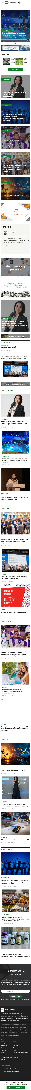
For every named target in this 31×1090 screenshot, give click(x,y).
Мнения (3, 1059)
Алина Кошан (11, 502)
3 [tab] (15, 43)
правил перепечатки (11, 1025)
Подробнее (18, 1087)
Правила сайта (16, 1055)
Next (28, 240)
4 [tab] (18, 43)
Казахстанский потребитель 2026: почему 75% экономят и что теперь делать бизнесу (15, 805)
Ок (9, 1087)
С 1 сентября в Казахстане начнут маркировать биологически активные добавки (15, 955)
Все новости (15, 69)
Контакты (15, 1057)
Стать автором (16, 1047)
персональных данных (24, 999)
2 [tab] (13, 43)
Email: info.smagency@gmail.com (11, 1071)
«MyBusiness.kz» (15, 1027)
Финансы (6, 32)
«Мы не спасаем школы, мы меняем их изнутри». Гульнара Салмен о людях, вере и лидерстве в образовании (14, 497)
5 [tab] (20, 43)
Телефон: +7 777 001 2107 (10, 1068)
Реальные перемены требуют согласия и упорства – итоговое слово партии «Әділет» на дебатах (15, 460)
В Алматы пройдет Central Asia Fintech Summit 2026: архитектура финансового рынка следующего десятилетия (14, 168)
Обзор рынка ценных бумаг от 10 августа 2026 (15, 840)
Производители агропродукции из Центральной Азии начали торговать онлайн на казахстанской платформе (15, 919)
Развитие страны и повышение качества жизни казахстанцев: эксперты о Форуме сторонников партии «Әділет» (13, 143)
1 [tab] (11, 43)
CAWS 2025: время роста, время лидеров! (13, 612)
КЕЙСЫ (3, 1055)
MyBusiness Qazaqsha (6, 1057)
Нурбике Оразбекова (13, 695)
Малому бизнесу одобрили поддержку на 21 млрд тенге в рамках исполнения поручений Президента (14, 728)
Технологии (6, 105)
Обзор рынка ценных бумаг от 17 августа (14, 36)
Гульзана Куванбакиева (13, 427)
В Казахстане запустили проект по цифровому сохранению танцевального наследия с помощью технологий (14, 117)
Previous (2, 240)
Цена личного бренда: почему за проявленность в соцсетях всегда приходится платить (12, 691)
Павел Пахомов (11, 773)
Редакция (9, 350)
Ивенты (5, 156)
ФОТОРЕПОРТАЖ (5, 342)
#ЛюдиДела (6, 79)
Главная (15, 1043)
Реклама (3, 1062)
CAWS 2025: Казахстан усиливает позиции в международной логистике (14, 346)
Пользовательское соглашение (20, 1052)
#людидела (10, 390)
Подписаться (15, 996)
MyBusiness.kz (4, 1027)
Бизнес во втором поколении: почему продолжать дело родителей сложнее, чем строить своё (14, 92)
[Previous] (2, 62)
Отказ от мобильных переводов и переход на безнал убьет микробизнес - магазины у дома (15, 240)
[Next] (29, 62)
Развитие (6, 130)
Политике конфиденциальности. (14, 1035)
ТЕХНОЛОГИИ (10, 849)
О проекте (15, 1045)
